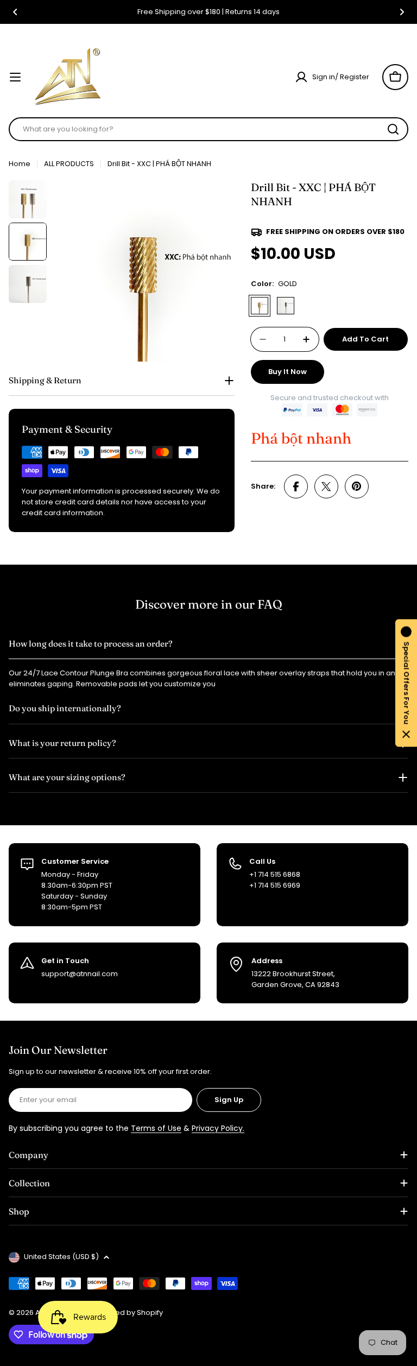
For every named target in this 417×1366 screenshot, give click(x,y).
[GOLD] (259, 305)
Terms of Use (156, 1128)
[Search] (393, 129)
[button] (15, 11)
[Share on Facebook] (296, 486)
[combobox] (208, 129)
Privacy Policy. (218, 1128)
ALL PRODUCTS (69, 164)
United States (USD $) (61, 1256)
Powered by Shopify (127, 1312)
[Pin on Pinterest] (357, 486)
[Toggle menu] (15, 77)
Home (19, 164)
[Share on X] (326, 486)
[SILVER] (285, 305)
